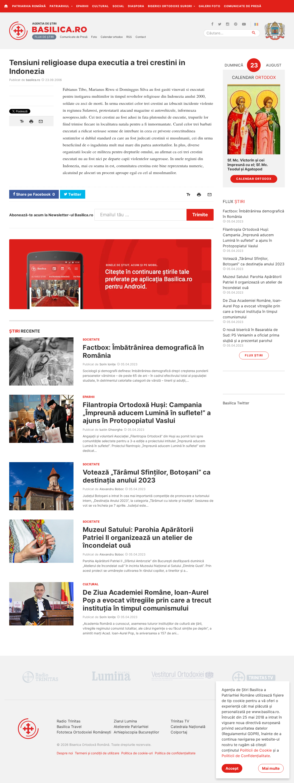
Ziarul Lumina (125, 721)
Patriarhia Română (29, 6)
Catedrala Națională (188, 726)
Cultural (100, 6)
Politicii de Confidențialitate (246, 755)
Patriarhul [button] (60, 6)
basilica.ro (33, 80)
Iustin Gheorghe (111, 429)
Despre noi (65, 753)
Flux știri (254, 355)
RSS (129, 37)
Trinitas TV (180, 721)
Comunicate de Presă (242, 6)
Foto (94, 37)
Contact (141, 37)
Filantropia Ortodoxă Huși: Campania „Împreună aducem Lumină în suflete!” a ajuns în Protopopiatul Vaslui (147, 413)
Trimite (200, 214)
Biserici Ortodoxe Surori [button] (170, 6)
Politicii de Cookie (256, 750)
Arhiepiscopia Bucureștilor (136, 732)
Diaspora (136, 6)
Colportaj (179, 732)
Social (118, 6)
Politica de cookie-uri (137, 753)
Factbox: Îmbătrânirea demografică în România (143, 351)
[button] (288, 6)
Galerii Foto (209, 6)
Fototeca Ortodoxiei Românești (84, 732)
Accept (232, 768)
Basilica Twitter (236, 403)
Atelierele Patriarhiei (131, 726)
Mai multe (271, 768)
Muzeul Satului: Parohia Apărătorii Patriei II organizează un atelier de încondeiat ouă (138, 537)
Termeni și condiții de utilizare (97, 753)
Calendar (254, 77)
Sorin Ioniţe (107, 364)
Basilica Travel (69, 726)
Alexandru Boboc (111, 489)
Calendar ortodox (112, 37)
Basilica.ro (59, 30)
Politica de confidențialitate (175, 753)
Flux (234, 201)
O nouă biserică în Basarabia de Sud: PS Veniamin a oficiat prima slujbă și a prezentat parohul (251, 335)
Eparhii (82, 6)
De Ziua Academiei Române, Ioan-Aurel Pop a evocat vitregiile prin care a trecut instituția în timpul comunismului (147, 600)
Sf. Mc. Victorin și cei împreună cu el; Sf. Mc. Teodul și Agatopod (247, 164)
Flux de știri (44, 37)
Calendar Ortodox (253, 178)
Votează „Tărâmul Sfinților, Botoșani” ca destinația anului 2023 (147, 476)
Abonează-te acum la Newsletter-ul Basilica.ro (51, 215)
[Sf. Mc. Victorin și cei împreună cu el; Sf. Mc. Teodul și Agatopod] (253, 119)
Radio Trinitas (68, 721)
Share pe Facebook (35, 194)
